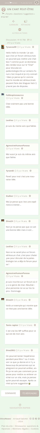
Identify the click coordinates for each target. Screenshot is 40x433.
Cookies (35, 429)
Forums (9, 14)
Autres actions (19, 33)
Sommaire (13, 24)
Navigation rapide (20, 408)
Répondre (25, 24)
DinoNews (11, 3)
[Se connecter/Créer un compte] (36, 4)
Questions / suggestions (23, 14)
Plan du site (26, 3)
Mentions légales (20, 429)
